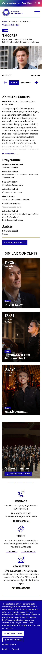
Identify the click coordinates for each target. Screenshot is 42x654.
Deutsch (15, 649)
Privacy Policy (9, 645)
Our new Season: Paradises (17, 3)
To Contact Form (21, 521)
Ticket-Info (11, 551)
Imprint (5, 649)
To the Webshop (28, 551)
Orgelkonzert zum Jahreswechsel (17, 356)
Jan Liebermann (15, 411)
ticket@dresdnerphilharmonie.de (21, 516)
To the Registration (21, 588)
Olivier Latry (13, 304)
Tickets (13, 83)
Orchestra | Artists (16, 468)
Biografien (26, 83)
